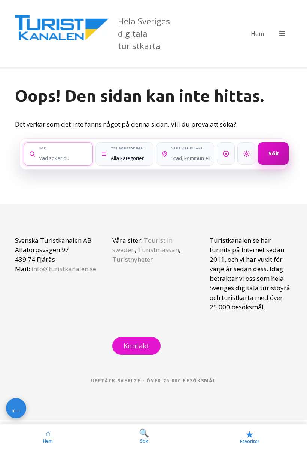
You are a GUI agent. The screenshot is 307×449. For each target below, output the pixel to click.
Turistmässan (158, 249)
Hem (257, 34)
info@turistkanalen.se (63, 268)
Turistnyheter (132, 259)
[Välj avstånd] (226, 153)
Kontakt (136, 345)
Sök (273, 153)
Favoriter (249, 436)
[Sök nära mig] (246, 153)
